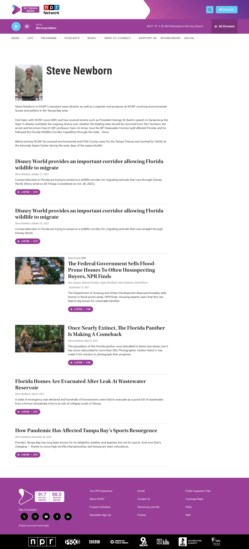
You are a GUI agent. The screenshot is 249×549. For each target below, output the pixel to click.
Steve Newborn (22, 174)
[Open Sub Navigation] (22, 37)
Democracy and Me (148, 506)
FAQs (189, 506)
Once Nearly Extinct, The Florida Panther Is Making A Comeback (116, 331)
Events (141, 490)
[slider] (32, 26)
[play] (16, 26)
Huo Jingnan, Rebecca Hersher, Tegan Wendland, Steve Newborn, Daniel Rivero (108, 282)
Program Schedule (100, 506)
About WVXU (97, 498)
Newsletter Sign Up (100, 514)
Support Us (148, 38)
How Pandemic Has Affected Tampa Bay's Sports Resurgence (86, 430)
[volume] (27, 26)
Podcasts (72, 38)
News (15, 38)
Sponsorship (170, 38)
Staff (188, 514)
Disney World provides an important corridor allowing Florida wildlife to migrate (89, 164)
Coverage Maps (194, 498)
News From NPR (77, 258)
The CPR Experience (101, 490)
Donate (228, 9)
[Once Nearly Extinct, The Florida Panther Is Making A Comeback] (39, 338)
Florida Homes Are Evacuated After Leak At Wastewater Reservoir (80, 384)
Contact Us (143, 498)
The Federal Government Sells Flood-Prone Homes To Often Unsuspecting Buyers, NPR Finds (112, 270)
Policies (141, 514)
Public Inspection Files (198, 490)
